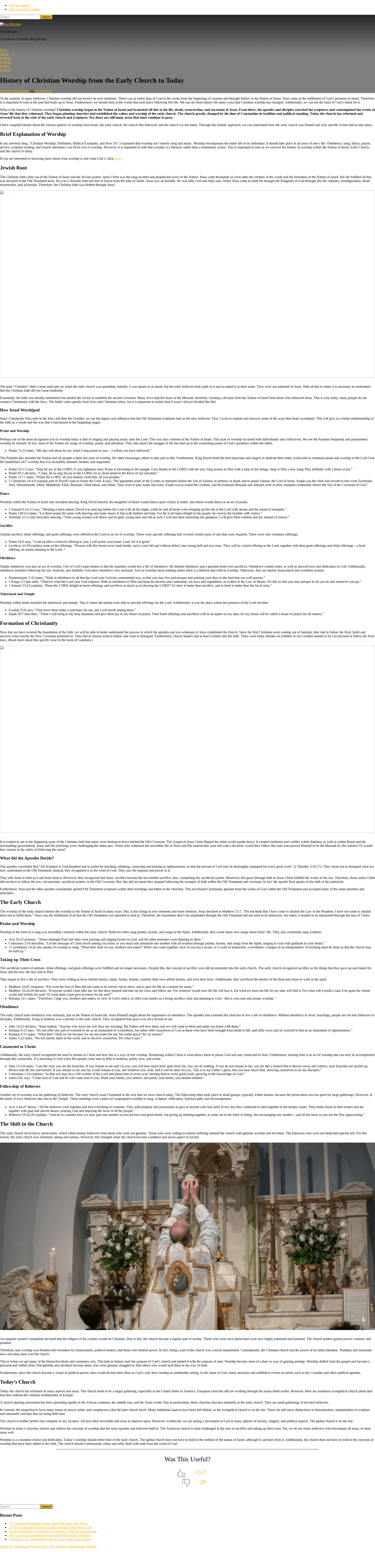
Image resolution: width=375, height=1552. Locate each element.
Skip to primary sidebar (25, 9)
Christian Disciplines (14, 91)
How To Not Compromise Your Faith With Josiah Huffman (49, 1535)
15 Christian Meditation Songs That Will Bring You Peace (48, 1523)
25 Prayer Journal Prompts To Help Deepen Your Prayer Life (50, 1527)
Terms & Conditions (14, 1546)
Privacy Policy (40, 1546)
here (116, 158)
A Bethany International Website (74, 1546)
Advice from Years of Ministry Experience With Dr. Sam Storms (53, 1531)
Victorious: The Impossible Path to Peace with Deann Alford (50, 1539)
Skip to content (19, 5)
